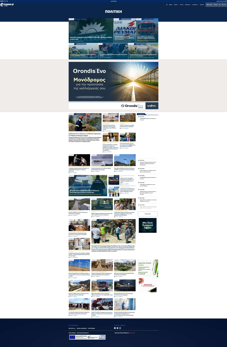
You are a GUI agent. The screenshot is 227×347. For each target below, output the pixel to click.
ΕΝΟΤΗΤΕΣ (195, 4)
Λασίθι (176, 4)
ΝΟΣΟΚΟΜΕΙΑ (130, 142)
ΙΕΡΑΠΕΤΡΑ (71, 19)
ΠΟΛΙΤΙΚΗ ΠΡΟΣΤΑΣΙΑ (152, 40)
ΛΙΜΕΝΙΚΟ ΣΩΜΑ (120, 292)
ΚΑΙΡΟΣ (121, 122)
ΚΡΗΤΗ (181, 4)
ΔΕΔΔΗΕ (129, 41)
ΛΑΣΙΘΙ (72, 41)
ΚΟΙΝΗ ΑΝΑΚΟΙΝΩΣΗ (97, 194)
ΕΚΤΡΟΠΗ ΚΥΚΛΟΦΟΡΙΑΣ (90, 57)
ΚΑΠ (94, 212)
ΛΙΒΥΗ (76, 250)
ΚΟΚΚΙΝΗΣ (74, 231)
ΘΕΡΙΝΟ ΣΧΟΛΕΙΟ (127, 187)
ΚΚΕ (104, 57)
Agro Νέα (187, 4)
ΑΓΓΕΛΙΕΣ (210, 4)
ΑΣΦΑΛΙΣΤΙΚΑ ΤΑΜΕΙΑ (106, 142)
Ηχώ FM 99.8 (72, 328)
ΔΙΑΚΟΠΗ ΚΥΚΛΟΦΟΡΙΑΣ (78, 292)
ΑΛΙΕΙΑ (92, 212)
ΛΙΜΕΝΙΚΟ (125, 175)
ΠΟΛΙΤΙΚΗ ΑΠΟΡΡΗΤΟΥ (83, 333)
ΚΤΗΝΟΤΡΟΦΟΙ (139, 57)
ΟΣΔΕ (143, 57)
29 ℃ (224, 4)
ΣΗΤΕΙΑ (102, 57)
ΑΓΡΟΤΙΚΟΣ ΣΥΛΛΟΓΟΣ (113, 122)
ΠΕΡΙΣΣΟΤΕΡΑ (148, 213)
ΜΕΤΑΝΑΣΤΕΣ (126, 292)
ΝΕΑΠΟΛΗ (75, 57)
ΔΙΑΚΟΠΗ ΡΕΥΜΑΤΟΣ (123, 41)
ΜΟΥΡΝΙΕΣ (102, 244)
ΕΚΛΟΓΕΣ (202, 4)
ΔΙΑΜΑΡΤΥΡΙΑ (76, 194)
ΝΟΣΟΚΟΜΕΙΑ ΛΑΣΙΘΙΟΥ (81, 231)
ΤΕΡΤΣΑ (87, 250)
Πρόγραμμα (91, 328)
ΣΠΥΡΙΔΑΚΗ (146, 57)
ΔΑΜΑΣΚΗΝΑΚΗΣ (107, 244)
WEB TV (170, 4)
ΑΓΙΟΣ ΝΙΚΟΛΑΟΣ (83, 57)
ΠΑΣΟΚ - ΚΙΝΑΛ (80, 41)
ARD (72, 251)
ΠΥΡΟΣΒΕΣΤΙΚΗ (108, 57)
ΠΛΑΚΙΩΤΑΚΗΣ (122, 142)
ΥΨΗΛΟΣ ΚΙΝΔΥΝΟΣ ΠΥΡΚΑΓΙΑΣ (143, 41)
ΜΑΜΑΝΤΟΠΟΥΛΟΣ (72, 250)
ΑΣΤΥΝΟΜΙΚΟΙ (81, 194)
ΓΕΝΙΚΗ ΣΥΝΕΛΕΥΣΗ (106, 123)
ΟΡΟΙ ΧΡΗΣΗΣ (72, 333)
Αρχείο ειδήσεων (81, 328)
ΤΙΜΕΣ (216, 4)
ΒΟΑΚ (79, 57)
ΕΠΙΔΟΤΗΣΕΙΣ (133, 57)
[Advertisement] (148, 139)
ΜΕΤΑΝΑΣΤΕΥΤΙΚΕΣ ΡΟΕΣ (89, 194)
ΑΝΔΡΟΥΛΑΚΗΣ (97, 244)
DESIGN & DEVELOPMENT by (125, 333)
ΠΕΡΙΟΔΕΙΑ (76, 41)
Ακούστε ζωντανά (221, 1)
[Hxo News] (7, 5)
